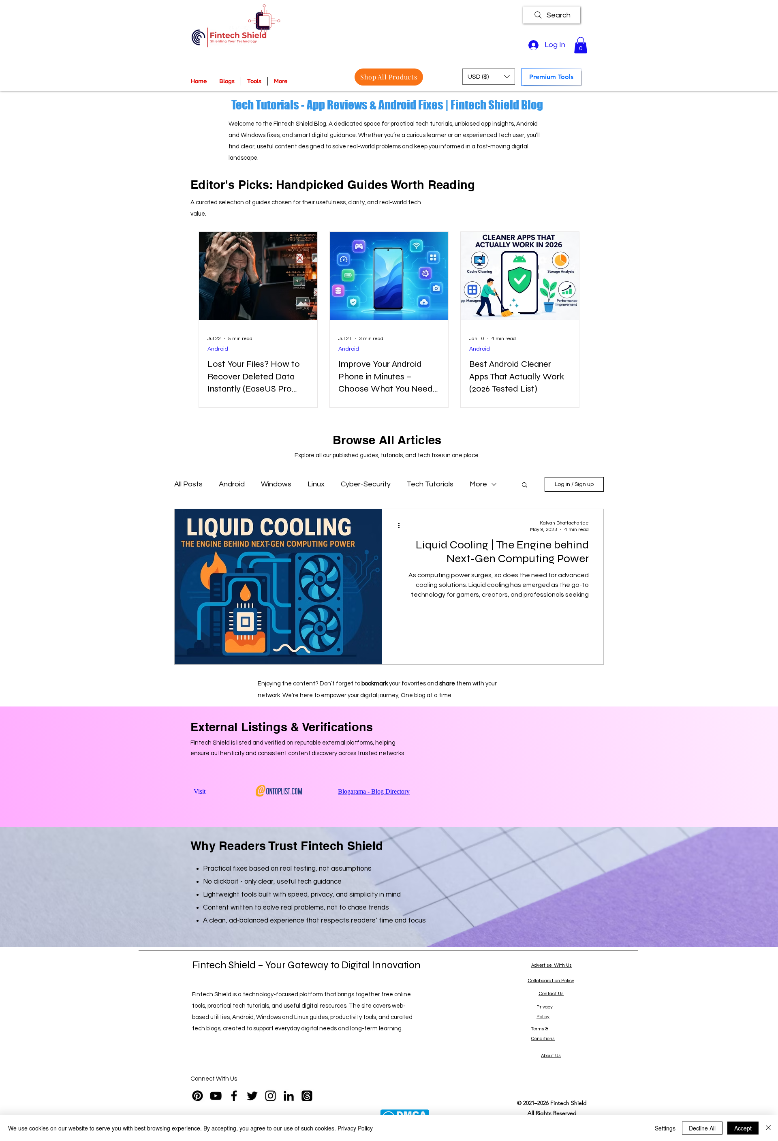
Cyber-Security (366, 484)
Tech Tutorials (430, 484)
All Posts (188, 484)
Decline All (702, 1128)
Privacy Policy (355, 1128)
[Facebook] (234, 1096)
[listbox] (488, 77)
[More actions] (401, 526)
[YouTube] (216, 1096)
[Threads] (307, 1096)
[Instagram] (270, 1096)
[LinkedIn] (289, 1096)
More (478, 484)
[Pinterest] (197, 1096)
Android (217, 349)
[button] (581, 45)
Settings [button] (665, 1128)
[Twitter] (252, 1096)
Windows (276, 484)
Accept (743, 1128)
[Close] (768, 1128)
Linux (316, 484)
